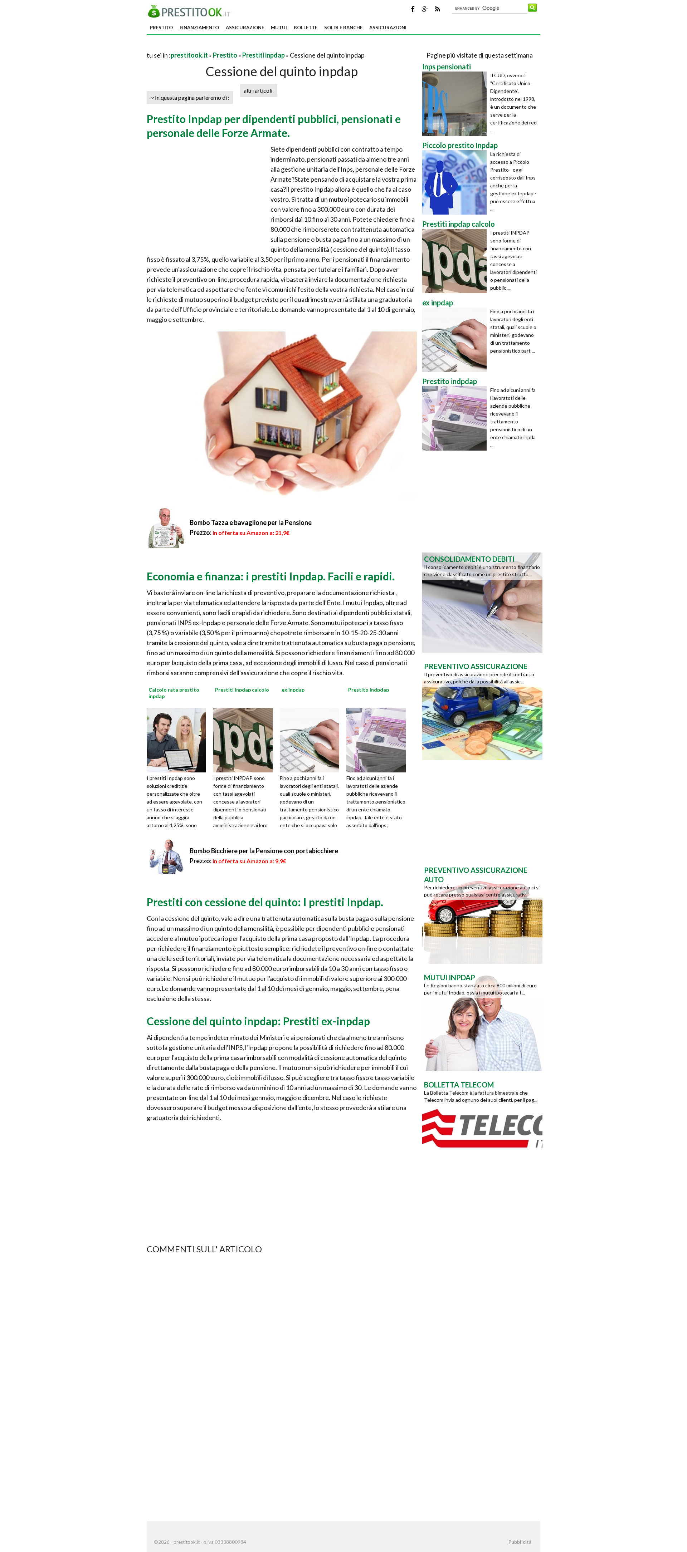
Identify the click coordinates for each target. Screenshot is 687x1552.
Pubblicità (519, 1542)
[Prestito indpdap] (378, 739)
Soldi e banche (343, 27)
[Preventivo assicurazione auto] (482, 913)
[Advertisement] (230, 46)
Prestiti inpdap (263, 55)
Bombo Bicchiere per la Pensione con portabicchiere (264, 851)
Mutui (279, 27)
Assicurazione (245, 27)
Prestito (161, 27)
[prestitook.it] (191, 10)
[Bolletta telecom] (482, 1127)
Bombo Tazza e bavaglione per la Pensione (251, 522)
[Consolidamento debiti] (482, 602)
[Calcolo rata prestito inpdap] (179, 739)
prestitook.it (189, 55)
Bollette (305, 27)
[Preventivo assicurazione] (482, 709)
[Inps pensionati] (456, 104)
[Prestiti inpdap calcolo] (245, 739)
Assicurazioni (387, 27)
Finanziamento (199, 27)
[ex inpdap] (312, 739)
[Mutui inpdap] (482, 1020)
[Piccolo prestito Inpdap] (456, 182)
